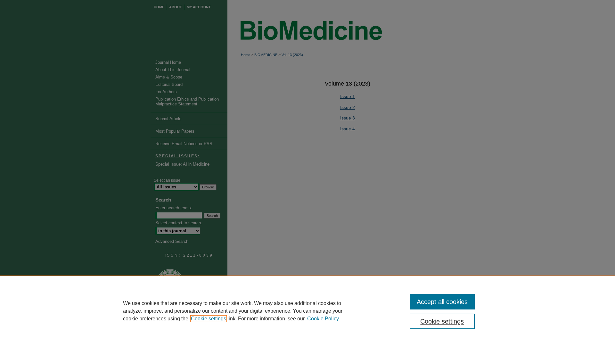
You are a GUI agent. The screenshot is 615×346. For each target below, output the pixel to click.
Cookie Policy (323, 318)
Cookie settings (208, 318)
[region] (307, 311)
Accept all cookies (442, 301)
